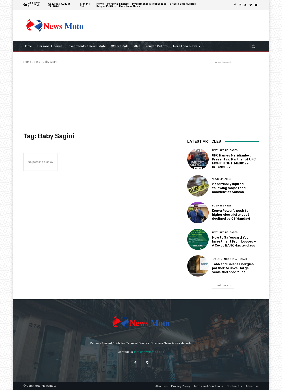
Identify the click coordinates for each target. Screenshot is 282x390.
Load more (221, 285)
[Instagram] (240, 5)
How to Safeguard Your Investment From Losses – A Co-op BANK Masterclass (234, 241)
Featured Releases (224, 150)
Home (27, 62)
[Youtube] (256, 5)
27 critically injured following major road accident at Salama (229, 188)
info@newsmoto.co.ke (149, 351)
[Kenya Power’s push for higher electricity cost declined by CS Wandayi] (198, 212)
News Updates (221, 179)
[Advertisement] (177, 25)
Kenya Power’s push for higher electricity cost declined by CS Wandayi (231, 215)
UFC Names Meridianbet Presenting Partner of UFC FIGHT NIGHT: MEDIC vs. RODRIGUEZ (234, 161)
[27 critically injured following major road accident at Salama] (198, 186)
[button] (253, 46)
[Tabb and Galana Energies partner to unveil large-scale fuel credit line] (198, 266)
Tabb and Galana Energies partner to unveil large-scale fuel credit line (233, 268)
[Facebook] (234, 5)
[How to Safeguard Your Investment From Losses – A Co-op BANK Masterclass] (198, 239)
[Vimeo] (250, 5)
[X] (245, 5)
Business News (222, 205)
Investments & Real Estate (230, 259)
